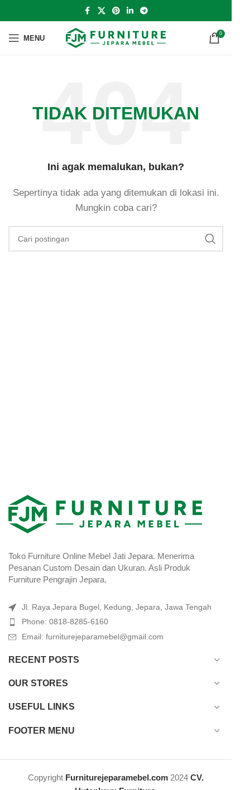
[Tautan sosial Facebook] (87, 10)
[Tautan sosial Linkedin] (130, 10)
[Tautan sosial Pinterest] (116, 10)
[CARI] (210, 239)
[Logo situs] (116, 37)
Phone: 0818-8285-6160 (65, 621)
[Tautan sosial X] (101, 10)
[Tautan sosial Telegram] (144, 10)
